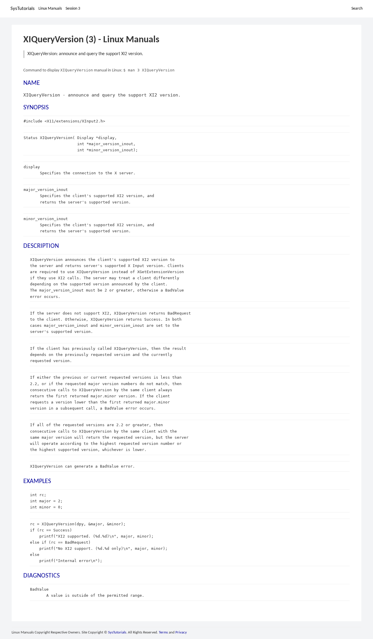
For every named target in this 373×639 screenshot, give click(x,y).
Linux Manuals (50, 8)
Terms (163, 632)
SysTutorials (22, 8)
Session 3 (73, 8)
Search (357, 8)
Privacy (181, 632)
